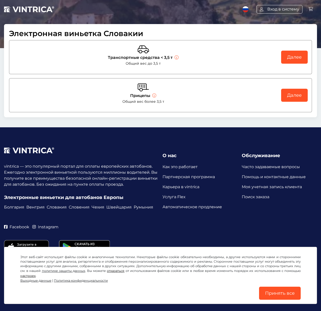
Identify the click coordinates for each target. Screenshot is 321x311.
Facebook (19, 227)
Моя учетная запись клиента (272, 186)
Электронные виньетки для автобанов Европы (63, 197)
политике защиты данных (63, 271)
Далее (294, 57)
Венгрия (35, 207)
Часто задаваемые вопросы (271, 166)
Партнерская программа (189, 176)
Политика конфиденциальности (81, 280)
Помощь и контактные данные (274, 176)
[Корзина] (310, 9)
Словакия (57, 207)
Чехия (98, 207)
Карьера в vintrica (181, 186)
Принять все (280, 293)
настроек (28, 276)
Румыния (143, 207)
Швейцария (119, 207)
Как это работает (180, 166)
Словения (79, 207)
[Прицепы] (153, 95)
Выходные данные (35, 280)
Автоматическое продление (192, 206)
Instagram (48, 227)
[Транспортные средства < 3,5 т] (176, 57)
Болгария (14, 207)
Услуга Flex (174, 196)
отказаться (115, 271)
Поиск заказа (255, 196)
